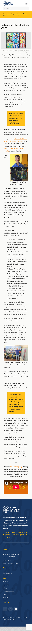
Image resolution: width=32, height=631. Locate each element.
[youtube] (16, 609)
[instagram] (10, 609)
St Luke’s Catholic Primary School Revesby (15, 148)
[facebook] (5, 609)
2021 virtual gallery (16, 467)
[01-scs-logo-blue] (8, 2)
